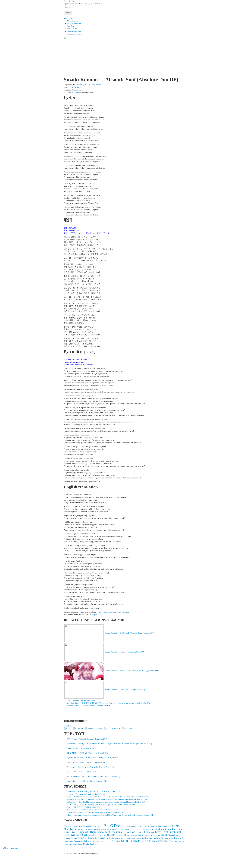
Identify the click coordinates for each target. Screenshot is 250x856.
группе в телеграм (121, 612)
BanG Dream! (72, 29)
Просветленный (97, 85)
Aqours (100, 826)
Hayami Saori (143, 826)
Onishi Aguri (82, 838)
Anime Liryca (69, 1)
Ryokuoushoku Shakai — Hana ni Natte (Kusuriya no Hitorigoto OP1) (93, 758)
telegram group (97, 615)
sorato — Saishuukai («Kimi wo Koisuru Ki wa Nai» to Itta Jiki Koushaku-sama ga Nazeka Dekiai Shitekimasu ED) (110, 797)
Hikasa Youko (155, 826)
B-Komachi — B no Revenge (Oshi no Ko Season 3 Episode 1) (90, 767)
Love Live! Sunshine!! (168, 832)
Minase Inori (102, 835)
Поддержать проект (74, 34)
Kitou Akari (79, 829)
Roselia (111, 838)
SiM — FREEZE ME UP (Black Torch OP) (83, 772)
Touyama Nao (179, 841)
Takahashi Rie (179, 838)
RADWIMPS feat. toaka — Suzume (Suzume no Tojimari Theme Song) (94, 776)
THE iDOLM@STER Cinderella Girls (125, 841)
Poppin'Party (103, 838)
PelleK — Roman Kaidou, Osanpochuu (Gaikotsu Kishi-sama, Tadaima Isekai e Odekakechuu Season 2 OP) (107, 799)
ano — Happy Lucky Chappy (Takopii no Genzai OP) (87, 781)
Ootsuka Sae (92, 838)
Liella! (121, 829)
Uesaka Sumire (89, 844)
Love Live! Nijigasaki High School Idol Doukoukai (93, 832)
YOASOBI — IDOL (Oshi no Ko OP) (81, 748)
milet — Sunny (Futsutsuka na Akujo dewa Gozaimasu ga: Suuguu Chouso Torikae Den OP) (101, 805)
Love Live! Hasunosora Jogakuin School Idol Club (156, 829)
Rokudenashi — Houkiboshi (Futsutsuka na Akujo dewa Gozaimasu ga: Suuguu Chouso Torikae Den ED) (106, 802)
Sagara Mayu (119, 838)
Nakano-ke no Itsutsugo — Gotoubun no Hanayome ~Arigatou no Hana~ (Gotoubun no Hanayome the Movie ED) (109, 744)
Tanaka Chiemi (68, 841)
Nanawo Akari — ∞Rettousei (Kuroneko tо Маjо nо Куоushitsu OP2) (92, 810)
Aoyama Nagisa (89, 826)
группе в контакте (104, 612)
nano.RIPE (160, 835)
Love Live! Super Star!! (76, 835)
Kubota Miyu (89, 829)
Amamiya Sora (77, 826)
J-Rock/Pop (68, 829)
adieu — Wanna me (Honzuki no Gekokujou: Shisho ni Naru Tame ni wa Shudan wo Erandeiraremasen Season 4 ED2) (111, 815)
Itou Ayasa (166, 826)
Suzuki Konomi (75, 87)
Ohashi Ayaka (70, 838)
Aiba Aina (67, 826)
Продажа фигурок (74, 31)
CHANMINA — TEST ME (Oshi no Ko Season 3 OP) (87, 753)
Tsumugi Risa (68, 844)
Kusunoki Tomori (112, 829)
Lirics (68, 700)
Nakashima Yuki (149, 835)
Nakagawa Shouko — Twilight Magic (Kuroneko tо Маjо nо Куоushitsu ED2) (96, 812)
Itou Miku (176, 826)
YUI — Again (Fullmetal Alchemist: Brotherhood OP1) (87, 739)
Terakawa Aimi (80, 841)
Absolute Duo (75, 92)
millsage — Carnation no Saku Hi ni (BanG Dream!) (86, 794)
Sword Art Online (154, 838)
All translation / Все (74, 23)
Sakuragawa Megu (142, 838)
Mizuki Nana (124, 835)
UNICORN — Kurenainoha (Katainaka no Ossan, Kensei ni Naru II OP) (94, 792)
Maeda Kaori (93, 835)
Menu (66, 18)
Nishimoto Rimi (171, 835)
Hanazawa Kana (131, 826)
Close (70, 18)
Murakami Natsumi (137, 835)
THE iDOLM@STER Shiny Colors (160, 841)
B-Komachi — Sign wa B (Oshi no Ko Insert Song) (86, 762)
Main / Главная (73, 21)
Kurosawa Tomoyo (100, 829)
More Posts (68, 726)
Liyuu (126, 829)
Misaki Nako (112, 835)
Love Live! (71, 26)
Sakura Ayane (129, 838)
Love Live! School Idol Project (139, 832)
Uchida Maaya (77, 844)
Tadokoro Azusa (167, 838)
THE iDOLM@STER (95, 841)
